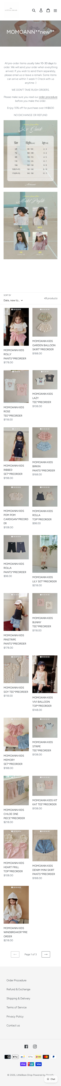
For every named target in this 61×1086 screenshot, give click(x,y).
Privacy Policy (15, 1016)
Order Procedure (16, 980)
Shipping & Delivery (18, 998)
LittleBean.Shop (24, 1075)
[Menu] (55, 10)
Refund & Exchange (18, 989)
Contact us (13, 1025)
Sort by (7, 295)
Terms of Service (17, 1007)
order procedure (48, 97)
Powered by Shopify (43, 1075)
